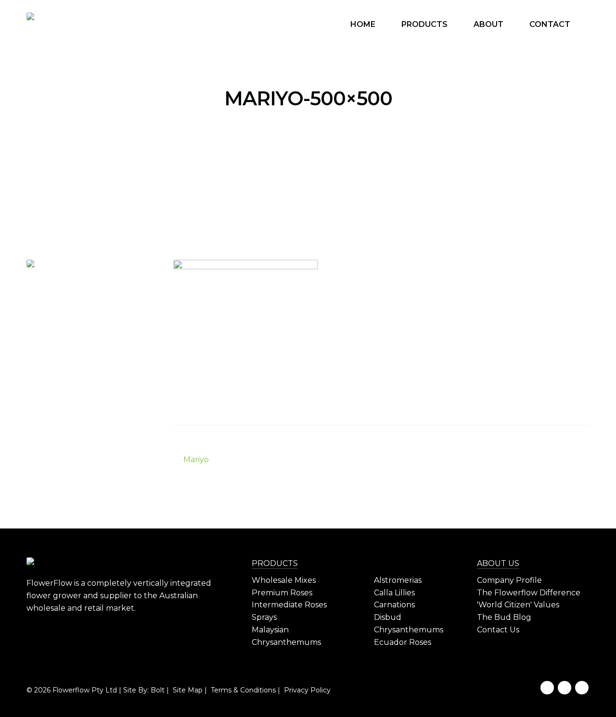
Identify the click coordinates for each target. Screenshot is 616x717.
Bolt (158, 690)
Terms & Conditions (242, 690)
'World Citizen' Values (518, 604)
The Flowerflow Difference (528, 592)
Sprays (264, 617)
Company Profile (509, 580)
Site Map (187, 690)
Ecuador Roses (402, 642)
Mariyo (196, 460)
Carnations (394, 604)
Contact (549, 24)
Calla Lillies (394, 592)
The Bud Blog (504, 617)
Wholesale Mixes (284, 580)
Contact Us (498, 629)
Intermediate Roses (289, 604)
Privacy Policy (306, 690)
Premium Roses (282, 592)
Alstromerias (398, 580)
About (488, 24)
